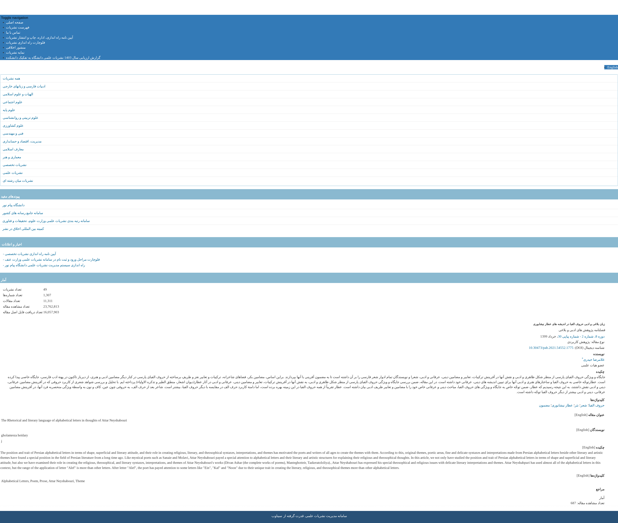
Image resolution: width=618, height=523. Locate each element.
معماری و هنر (12, 157)
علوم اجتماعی (13, 102)
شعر (584, 405)
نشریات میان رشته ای (18, 180)
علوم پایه (9, 110)
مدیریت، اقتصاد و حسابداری (22, 141)
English (612, 67)
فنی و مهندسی (13, 133)
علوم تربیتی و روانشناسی (20, 117)
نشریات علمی (13, 172)
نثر (577, 405)
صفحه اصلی (14, 22)
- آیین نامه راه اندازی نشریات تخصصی (29, 254)
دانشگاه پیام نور (13, 205)
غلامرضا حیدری (593, 358)
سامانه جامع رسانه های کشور (22, 213)
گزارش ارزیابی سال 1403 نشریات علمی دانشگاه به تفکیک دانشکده (53, 57)
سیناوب (277, 516)
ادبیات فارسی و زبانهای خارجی (24, 86)
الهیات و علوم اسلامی (18, 94)
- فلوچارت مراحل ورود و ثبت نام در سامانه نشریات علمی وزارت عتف (51, 259)
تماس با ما (13, 32)
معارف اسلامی (13, 149)
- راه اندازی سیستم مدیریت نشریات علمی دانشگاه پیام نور (44, 265)
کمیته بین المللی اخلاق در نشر (23, 229)
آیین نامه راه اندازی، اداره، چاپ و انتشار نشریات (39, 37)
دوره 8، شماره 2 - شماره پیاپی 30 (581, 336)
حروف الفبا (596, 405)
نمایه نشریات (15, 52)
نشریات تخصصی (15, 165)
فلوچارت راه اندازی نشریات (25, 42)
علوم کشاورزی (13, 125)
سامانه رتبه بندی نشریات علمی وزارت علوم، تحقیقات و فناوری (46, 221)
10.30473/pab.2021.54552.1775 (551, 347)
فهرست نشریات (17, 27)
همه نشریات (11, 78)
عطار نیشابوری (562, 405)
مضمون (544, 405)
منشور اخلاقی (16, 47)
